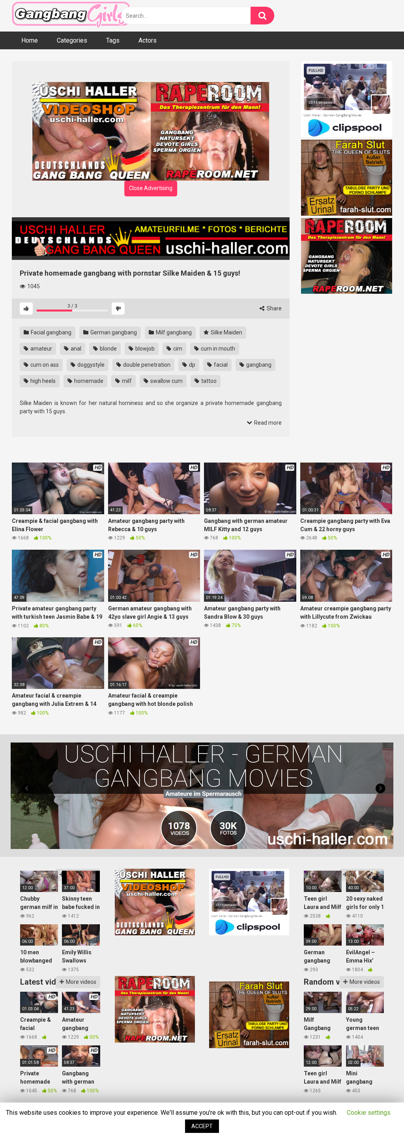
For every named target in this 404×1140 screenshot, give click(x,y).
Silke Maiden (225, 332)
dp (191, 365)
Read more (267, 423)
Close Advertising (150, 188)
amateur (40, 348)
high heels (42, 381)
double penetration (146, 365)
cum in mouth (217, 348)
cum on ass (44, 365)
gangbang (258, 365)
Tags (113, 40)
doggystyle (90, 365)
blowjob (144, 348)
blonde (108, 348)
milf (126, 381)
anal (75, 348)
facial (220, 365)
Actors (147, 40)
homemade (88, 381)
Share (274, 308)
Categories (72, 40)
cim (177, 348)
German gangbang (113, 332)
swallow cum (166, 381)
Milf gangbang (173, 332)
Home (29, 40)
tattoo (208, 381)
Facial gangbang (50, 332)
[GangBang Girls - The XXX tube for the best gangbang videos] (71, 16)
